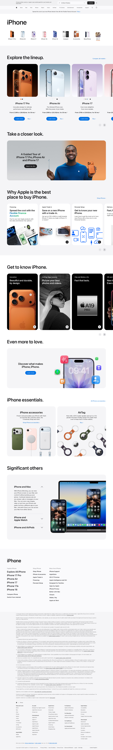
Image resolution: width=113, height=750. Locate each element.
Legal (75, 747)
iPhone (17, 714)
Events (82, 734)
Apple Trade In (51, 722)
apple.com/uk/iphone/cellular (42, 679)
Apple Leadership (85, 724)
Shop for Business (69, 710)
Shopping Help (51, 729)
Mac (17, 710)
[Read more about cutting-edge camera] (54, 302)
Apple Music (35, 721)
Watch (17, 716)
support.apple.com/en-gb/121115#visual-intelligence (29, 655)
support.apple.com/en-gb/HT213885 (53, 668)
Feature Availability (30, 695)
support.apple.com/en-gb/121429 (63, 658)
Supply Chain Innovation (86, 716)
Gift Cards (18, 729)
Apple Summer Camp (53, 716)
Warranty (83, 728)
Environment (84, 712)
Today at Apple (51, 712)
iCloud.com (34, 712)
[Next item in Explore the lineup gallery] (104, 125)
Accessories (19, 727)
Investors (83, 730)
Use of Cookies (52, 747)
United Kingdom (93, 747)
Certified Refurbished (53, 720)
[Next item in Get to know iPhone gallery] (104, 334)
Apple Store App (52, 718)
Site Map (80, 747)
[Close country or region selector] (96, 3)
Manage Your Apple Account (38, 707)
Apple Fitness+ (35, 726)
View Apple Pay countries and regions (43, 691)
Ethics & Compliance (85, 732)
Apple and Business (69, 707)
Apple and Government (70, 728)
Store (17, 707)
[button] (71, 3)
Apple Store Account (37, 710)
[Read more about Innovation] (22, 302)
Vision (17, 718)
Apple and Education (69, 715)
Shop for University (69, 717)
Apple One (34, 717)
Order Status (51, 727)
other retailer (38, 743)
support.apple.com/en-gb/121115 (24, 647)
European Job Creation (86, 736)
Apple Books (35, 732)
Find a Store (51, 707)
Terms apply (52, 697)
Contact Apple (84, 738)
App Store (34, 734)
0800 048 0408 (53, 743)
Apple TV (34, 719)
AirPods (18, 720)
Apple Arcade (35, 724)
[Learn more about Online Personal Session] (87, 224)
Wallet (17, 734)
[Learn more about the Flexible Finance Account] (22, 224)
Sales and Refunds (68, 747)
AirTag (17, 724)
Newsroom (83, 721)
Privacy (82, 714)
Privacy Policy (43, 747)
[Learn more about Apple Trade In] (54, 224)
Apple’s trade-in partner (54, 636)
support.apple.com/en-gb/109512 (53, 684)
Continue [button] (91, 3)
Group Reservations (52, 714)
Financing (50, 724)
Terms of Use (60, 747)
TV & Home (18, 722)
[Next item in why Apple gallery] (104, 249)
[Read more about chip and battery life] (87, 302)
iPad (17, 712)
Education (83, 710)
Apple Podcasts (35, 730)
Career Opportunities (85, 726)
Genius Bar (50, 710)
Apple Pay (18, 736)
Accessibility (84, 707)
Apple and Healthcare (70, 723)
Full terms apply (70, 615)
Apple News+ (35, 728)
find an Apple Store (29, 743)
